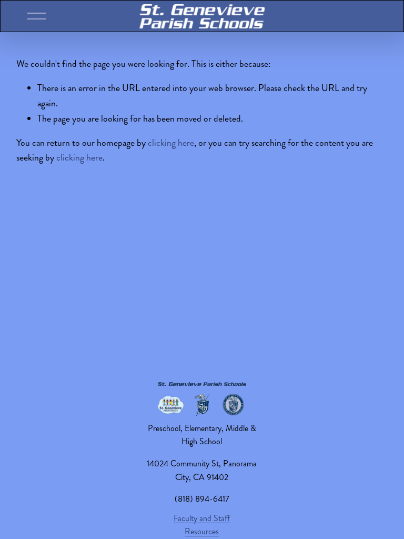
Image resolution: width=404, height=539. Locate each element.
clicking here (171, 142)
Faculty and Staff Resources (202, 525)
